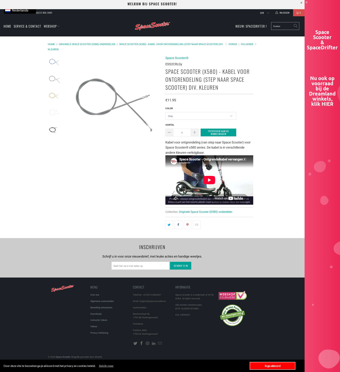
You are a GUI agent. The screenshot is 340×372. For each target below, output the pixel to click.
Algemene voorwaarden (102, 301)
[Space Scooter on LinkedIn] (154, 343)
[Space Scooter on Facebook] (141, 343)
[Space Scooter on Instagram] (147, 343)
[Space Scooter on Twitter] (135, 343)
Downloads (96, 314)
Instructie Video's (98, 320)
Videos (93, 326)
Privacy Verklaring (99, 332)
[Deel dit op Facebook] (178, 225)
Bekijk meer (106, 365)
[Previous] (72, 103)
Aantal (169, 124)
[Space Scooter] (152, 26)
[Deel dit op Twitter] (169, 225)
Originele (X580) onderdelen (205, 212)
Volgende (247, 44)
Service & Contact (27, 26)
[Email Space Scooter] (160, 343)
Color (169, 108)
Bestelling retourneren (101, 307)
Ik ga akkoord (272, 365)
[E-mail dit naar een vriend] (197, 225)
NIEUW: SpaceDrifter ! (251, 26)
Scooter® (176, 58)
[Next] (157, 103)
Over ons (94, 294)
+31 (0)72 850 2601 (42, 12)
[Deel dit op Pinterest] (187, 225)
